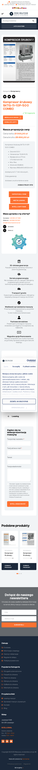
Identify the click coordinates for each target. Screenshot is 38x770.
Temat (9, 457)
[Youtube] (7, 741)
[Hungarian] (17, 8)
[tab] (19, 416)
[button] (31, 40)
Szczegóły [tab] (16, 366)
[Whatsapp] (4, 226)
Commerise (25, 759)
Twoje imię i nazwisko (15, 439)
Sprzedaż (11, 226)
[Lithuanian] (18, 8)
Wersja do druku (12, 117)
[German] (15, 8)
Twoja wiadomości (14, 466)
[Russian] (24, 8)
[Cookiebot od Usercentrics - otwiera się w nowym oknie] (27, 360)
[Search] (33, 21)
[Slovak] (26, 8)
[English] (13, 8)
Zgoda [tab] (6, 366)
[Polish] (20, 8)
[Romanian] (22, 8)
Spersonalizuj (17, 408)
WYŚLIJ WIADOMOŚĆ (18, 504)
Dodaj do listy (11, 122)
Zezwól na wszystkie (19, 401)
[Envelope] (11, 741)
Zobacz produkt (8, 566)
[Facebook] (3, 741)
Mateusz (10, 230)
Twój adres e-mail (14, 448)
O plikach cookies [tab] (29, 366)
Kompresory (15, 91)
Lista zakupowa (19, 26)
